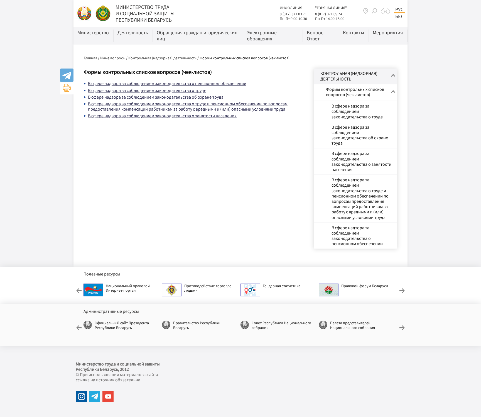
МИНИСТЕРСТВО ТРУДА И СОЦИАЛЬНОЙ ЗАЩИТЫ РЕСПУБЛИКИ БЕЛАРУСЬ (145, 13)
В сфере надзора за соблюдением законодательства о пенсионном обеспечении (167, 83)
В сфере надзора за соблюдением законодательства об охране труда (156, 97)
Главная (90, 57)
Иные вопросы (112, 57)
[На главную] (84, 13)
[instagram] (81, 396)
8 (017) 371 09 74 (328, 13)
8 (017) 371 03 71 (293, 13)
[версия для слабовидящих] (385, 10)
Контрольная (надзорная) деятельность (162, 57)
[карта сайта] (365, 10)
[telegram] (94, 396)
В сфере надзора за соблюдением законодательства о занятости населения (162, 115)
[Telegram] (66, 75)
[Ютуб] (108, 396)
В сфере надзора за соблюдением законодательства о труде (147, 90)
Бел (399, 16)
